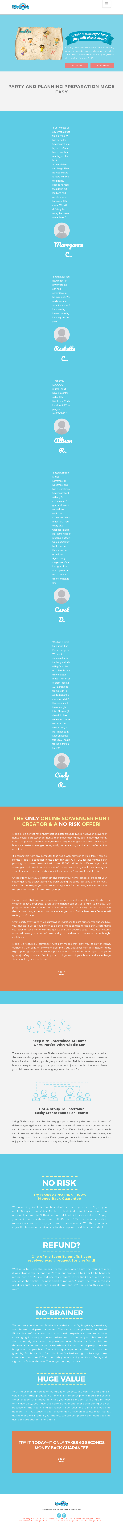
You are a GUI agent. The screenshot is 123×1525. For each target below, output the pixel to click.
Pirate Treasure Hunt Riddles (56, 1519)
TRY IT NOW (61, 973)
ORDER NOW (61, 1460)
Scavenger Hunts (94, 1521)
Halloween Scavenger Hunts (68, 1521)
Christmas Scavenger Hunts (35, 1521)
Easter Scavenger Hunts (87, 1519)
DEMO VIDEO (102, 65)
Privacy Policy (30, 1519)
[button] (106, 4)
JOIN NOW (76, 65)
